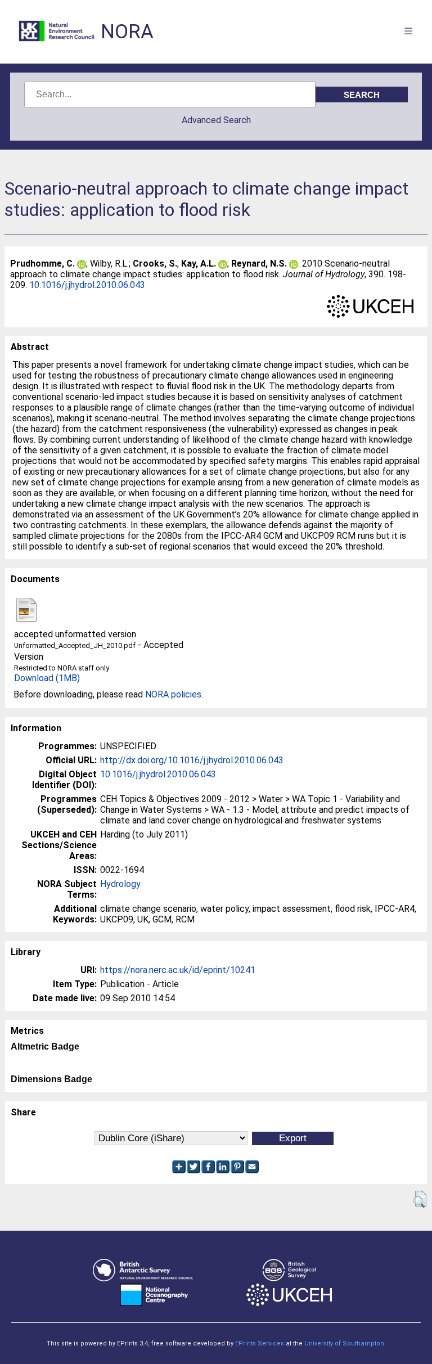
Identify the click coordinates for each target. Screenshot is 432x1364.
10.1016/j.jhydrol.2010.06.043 (87, 285)
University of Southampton (344, 1343)
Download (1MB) (47, 678)
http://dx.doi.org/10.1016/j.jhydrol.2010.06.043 (192, 760)
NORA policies (173, 694)
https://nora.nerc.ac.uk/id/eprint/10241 (177, 970)
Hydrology (120, 884)
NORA (127, 31)
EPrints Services (259, 1343)
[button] (419, 1199)
